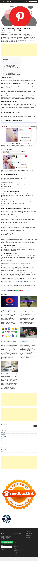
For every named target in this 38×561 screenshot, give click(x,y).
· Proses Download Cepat (9, 72)
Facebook (9, 290)
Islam (2, 440)
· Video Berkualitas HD (8, 71)
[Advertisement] (19, 50)
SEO (2, 445)
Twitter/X (13, 290)
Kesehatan (15, 544)
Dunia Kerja (3, 434)
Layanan (14, 1)
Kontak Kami (20, 1)
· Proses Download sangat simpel (10, 68)
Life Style (15, 546)
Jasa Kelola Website (29, 533)
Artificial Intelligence (4, 430)
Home (8, 1)
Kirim (3, 549)
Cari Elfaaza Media (4, 424)
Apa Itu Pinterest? (6, 59)
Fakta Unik (3, 436)
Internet (6, 4)
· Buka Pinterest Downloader (9, 65)
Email (3, 545)
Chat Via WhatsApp (8, 542)
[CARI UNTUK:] (33, 1)
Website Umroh (28, 537)
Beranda (2, 4)
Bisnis (2, 432)
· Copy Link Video (8, 64)
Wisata (2, 451)
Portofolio (26, 1)
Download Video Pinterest (7, 60)
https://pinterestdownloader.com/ (8, 179)
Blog (11, 1)
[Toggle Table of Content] (19, 58)
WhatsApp (17, 290)
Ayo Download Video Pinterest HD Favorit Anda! (11, 74)
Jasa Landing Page (29, 535)
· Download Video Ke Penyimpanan (10, 66)
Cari (35, 426)
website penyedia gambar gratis (22, 281)
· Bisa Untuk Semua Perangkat (10, 73)
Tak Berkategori (3, 447)
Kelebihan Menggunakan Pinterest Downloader (11, 67)
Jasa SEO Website (28, 531)
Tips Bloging (3, 449)
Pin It (22, 290)
